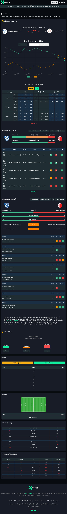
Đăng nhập (62, 2)
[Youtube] (35, 511)
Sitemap (57, 500)
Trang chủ (5, 13)
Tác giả (52, 500)
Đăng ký (54, 2)
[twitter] (32, 511)
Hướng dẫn (10, 500)
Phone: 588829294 (33, 507)
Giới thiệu (37, 500)
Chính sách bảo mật (18, 500)
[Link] (5, 2)
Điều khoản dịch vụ (28, 500)
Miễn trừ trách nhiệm (45, 500)
